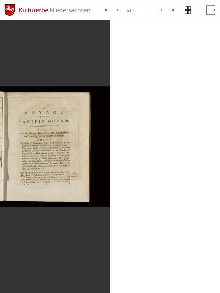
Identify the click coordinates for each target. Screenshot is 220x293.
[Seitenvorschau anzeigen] (188, 10)
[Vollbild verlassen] (210, 10)
